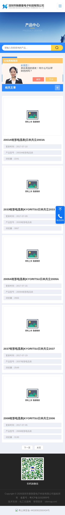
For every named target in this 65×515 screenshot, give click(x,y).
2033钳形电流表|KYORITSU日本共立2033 (29, 209)
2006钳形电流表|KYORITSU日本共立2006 (29, 418)
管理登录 (37, 501)
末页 (39, 447)
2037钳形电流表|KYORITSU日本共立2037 (29, 348)
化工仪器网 (25, 501)
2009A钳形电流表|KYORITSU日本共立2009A (31, 279)
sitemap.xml (51, 501)
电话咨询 (60, 220)
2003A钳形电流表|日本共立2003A (24, 139)
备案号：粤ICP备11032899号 (34, 497)
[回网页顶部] (60, 209)
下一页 (27, 447)
